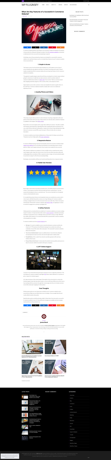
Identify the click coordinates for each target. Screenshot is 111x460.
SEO (71, 426)
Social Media (72, 429)
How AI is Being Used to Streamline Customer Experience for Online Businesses (32, 356)
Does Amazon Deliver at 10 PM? (52, 355)
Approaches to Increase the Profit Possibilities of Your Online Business (32, 376)
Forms (71, 406)
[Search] (88, 4)
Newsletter (72, 420)
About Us (53, 4)
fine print (4, 456)
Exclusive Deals (73, 4)
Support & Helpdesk (73, 431)
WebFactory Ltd (39, 453)
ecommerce (25, 312)
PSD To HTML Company (50, 325)
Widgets (71, 440)
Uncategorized (72, 437)
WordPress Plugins (73, 443)
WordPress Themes (73, 446)
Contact (66, 4)
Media (71, 417)
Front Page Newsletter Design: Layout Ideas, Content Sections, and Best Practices (35, 414)
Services (60, 4)
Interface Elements (73, 412)
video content (41, 121)
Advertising (72, 395)
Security (71, 423)
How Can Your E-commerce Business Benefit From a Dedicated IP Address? (54, 376)
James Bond (25, 16)
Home (43, 4)
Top (88, 457)
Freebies (71, 409)
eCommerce (72, 403)
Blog (47, 4)
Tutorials (71, 434)
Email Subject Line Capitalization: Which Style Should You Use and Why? (34, 396)
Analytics (71, 398)
